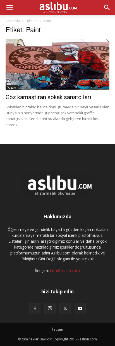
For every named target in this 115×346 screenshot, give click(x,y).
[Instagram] (50, 308)
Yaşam (11, 88)
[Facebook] (34, 308)
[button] (9, 7)
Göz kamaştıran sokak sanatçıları (48, 97)
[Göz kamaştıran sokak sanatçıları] (57, 64)
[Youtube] (80, 308)
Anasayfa (13, 20)
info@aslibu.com (65, 270)
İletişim (57, 329)
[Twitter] (65, 308)
